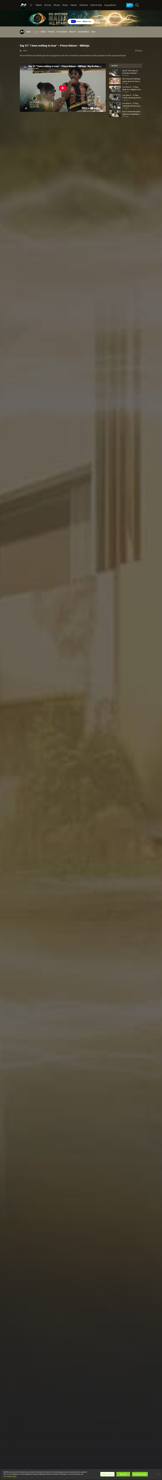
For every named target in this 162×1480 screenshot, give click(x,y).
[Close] (158, 1474)
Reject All (123, 1474)
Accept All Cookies (140, 1474)
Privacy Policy (11, 1476)
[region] (81, 1474)
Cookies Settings (107, 1474)
